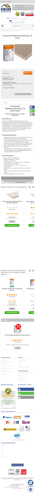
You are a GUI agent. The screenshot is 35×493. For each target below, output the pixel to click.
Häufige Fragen (22, 360)
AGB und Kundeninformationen (6, 371)
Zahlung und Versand (6, 366)
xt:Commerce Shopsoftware (24, 487)
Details (6, 102)
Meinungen (7, 178)
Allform (3, 445)
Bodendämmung (22, 375)
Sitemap (20, 365)
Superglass (3, 457)
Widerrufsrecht (4, 364)
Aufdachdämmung (23, 377)
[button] (32, 107)
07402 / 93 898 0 (19, 21)
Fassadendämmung (23, 373)
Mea (2, 454)
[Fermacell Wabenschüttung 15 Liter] (17, 52)
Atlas (2, 448)
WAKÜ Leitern (21, 380)
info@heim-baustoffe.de (17, 18)
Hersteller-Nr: (7, 78)
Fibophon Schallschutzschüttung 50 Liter (12, 289)
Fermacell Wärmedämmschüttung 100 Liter (17, 335)
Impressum (4, 374)
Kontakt (20, 362)
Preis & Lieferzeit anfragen (23, 94)
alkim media (23, 485)
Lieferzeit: (6, 83)
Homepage (12, 182)
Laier (2, 452)
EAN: (4, 79)
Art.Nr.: (5, 77)
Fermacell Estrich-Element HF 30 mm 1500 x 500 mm (12, 202)
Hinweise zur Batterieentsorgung (6, 361)
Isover (2, 450)
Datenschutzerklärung (6, 368)
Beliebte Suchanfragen (23, 367)
